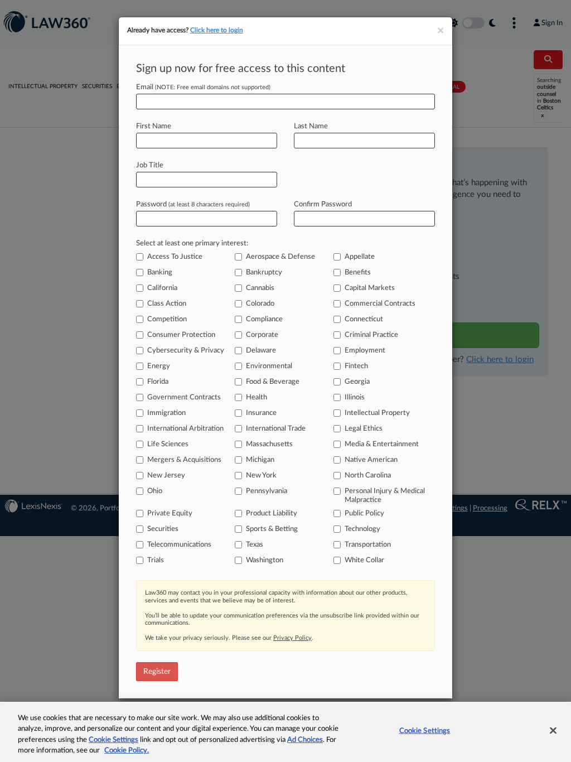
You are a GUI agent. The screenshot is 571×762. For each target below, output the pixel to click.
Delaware (261, 350)
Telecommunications (179, 544)
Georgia (357, 381)
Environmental (269, 366)
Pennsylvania (266, 491)
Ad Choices (305, 740)
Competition (167, 319)
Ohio (154, 491)
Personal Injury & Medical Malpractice (385, 496)
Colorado (260, 303)
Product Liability (271, 513)
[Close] (553, 730)
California (162, 288)
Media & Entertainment (382, 444)
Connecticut (364, 319)
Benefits (358, 272)
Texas (254, 544)
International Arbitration (185, 428)
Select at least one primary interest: (192, 243)
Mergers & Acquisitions (184, 460)
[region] (285, 732)
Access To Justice (174, 257)
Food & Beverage (272, 381)
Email (203, 87)
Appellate (360, 257)
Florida (157, 381)
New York (261, 475)
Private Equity (169, 513)
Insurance (261, 413)
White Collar (364, 560)
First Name (153, 126)
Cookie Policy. (126, 750)
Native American (371, 460)
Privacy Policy (292, 638)
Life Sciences (167, 444)
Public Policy (364, 513)
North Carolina (368, 475)
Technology (362, 529)
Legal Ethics (364, 428)
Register (157, 672)
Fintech (356, 366)
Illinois (355, 397)
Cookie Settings (113, 740)
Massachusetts (269, 444)
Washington (264, 560)
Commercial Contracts (380, 303)
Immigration (166, 413)
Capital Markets (370, 288)
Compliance (264, 319)
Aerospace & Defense (280, 257)
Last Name (311, 126)
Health (256, 397)
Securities (162, 529)
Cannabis (260, 288)
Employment (365, 350)
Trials (155, 560)
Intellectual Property (377, 413)
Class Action (166, 303)
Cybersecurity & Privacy (185, 350)
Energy (158, 366)
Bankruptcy (264, 272)
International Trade (276, 428)
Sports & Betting (272, 529)
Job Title (149, 165)
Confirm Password (323, 204)
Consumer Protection (181, 335)
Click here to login (216, 30)
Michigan (260, 460)
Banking (159, 272)
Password (193, 204)
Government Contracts (184, 397)
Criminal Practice (371, 335)
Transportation (368, 544)
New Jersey (166, 475)
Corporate (262, 335)
